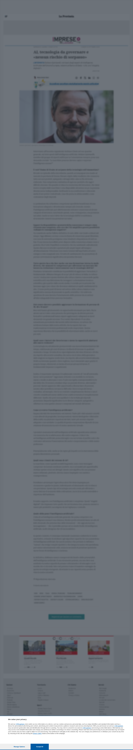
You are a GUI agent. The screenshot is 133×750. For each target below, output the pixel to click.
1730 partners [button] (20, 724)
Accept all (39, 746)
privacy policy (37, 733)
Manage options (19, 746)
